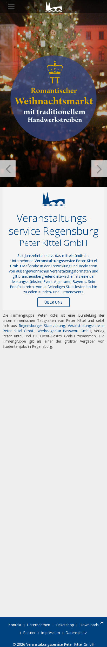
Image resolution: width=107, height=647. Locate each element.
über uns (53, 302)
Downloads (89, 624)
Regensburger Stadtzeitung (42, 325)
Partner (29, 632)
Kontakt (15, 624)
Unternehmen (38, 624)
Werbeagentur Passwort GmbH (64, 330)
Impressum (50, 632)
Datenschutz (76, 632)
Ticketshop (65, 624)
